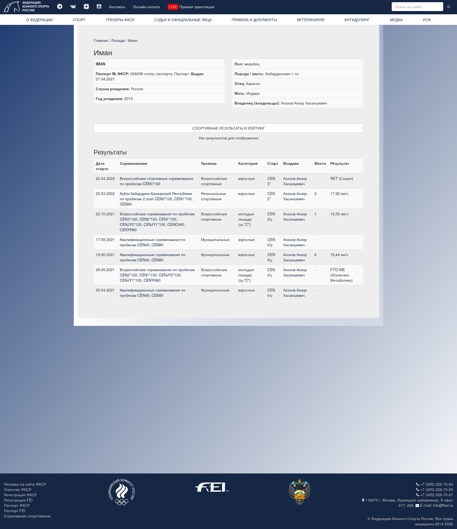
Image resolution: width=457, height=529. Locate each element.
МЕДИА (396, 19)
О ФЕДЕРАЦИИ (39, 19)
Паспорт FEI (14, 510)
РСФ (427, 19)
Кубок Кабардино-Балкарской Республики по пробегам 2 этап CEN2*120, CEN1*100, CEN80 (156, 199)
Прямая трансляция (191, 6)
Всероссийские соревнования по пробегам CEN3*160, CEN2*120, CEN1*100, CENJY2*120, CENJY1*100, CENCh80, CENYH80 (157, 221)
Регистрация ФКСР (20, 494)
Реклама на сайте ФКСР (25, 484)
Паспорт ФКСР (17, 505)
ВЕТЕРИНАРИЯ (310, 19)
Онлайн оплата (146, 6)
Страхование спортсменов (27, 515)
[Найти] (448, 7)
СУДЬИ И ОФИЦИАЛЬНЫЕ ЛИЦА (183, 19)
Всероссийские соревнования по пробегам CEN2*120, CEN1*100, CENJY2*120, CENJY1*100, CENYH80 (157, 275)
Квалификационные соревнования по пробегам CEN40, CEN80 (152, 242)
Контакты (117, 6)
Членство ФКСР (17, 489)
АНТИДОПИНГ (357, 19)
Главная (101, 40)
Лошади (118, 40)
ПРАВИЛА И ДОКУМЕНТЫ (254, 19)
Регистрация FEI (18, 500)
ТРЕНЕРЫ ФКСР (120, 19)
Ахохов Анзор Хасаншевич (295, 181)
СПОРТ (79, 19)
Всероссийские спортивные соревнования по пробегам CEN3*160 (156, 181)
